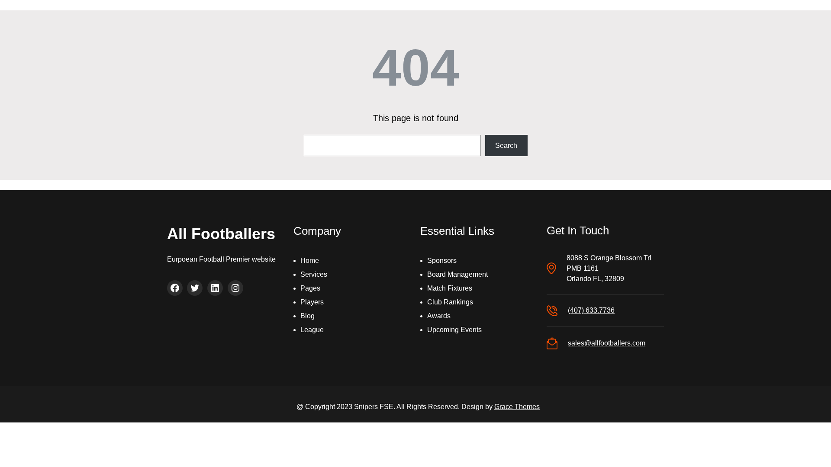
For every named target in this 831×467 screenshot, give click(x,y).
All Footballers (221, 234)
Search (506, 145)
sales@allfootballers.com (606, 343)
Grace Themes (517, 406)
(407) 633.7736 (591, 310)
